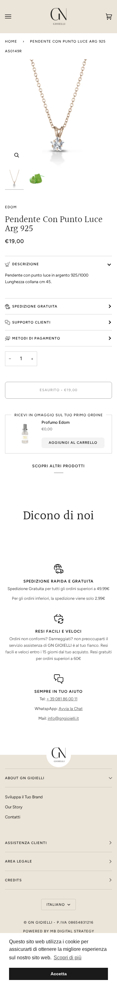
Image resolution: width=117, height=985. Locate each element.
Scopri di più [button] (67, 957)
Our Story (13, 807)
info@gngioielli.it (63, 718)
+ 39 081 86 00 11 (61, 699)
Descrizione (25, 264)
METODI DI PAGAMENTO (36, 338)
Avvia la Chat (71, 708)
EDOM (11, 207)
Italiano (56, 904)
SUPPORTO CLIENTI (31, 322)
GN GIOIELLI (40, 922)
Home (11, 41)
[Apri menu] (14, 16)
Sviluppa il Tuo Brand (24, 797)
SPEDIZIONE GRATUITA (34, 306)
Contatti (12, 817)
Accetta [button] (59, 973)
